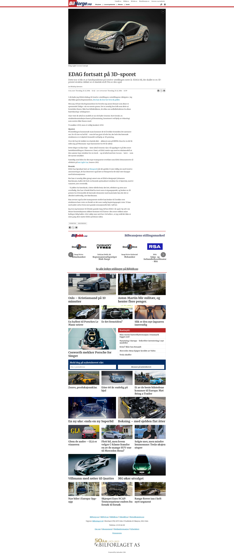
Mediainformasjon (121, 529)
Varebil (128, 4)
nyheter (72, 223)
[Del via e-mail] (164, 90)
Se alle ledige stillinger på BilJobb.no (117, 268)
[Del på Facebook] (158, 90)
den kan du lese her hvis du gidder (106, 100)
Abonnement (107, 529)
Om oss (98, 529)
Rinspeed (93, 169)
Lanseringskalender (109, 4)
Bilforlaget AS (97, 521)
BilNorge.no (94, 517)
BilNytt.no (126, 1)
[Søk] (161, 4)
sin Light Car (83, 162)
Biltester (120, 4)
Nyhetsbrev (134, 529)
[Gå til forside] (80, 3)
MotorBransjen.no (144, 1)
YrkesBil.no (118, 1)
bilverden (82, 223)
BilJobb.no (134, 1)
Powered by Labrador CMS (117, 552)
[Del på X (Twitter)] (161, 90)
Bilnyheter (98, 4)
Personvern (117, 533)
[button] (70, 254)
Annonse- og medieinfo (158, 1)
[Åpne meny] (165, 4)
